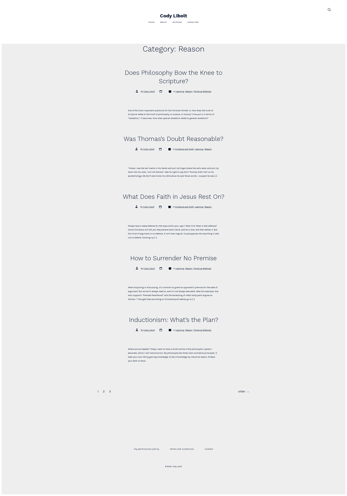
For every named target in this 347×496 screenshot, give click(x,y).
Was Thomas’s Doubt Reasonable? (173, 138)
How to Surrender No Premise (173, 258)
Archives (177, 22)
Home (151, 22)
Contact (209, 449)
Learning (180, 91)
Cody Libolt (149, 91)
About (163, 22)
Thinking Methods (202, 91)
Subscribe (193, 22)
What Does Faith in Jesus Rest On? (173, 196)
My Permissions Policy (146, 449)
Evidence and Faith (184, 149)
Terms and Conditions (182, 449)
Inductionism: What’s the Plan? (173, 319)
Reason (188, 91)
